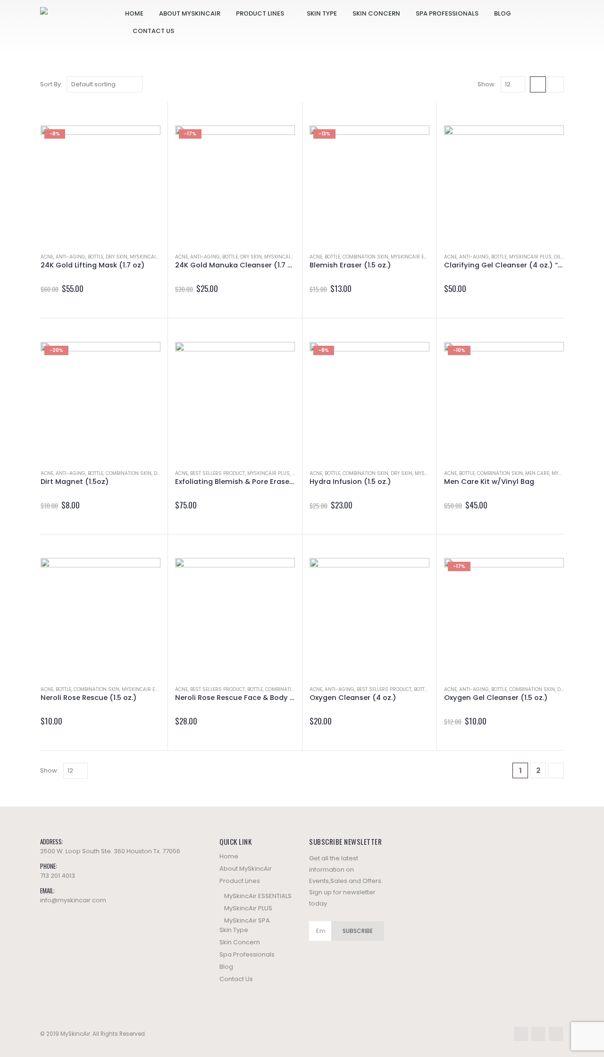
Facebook (521, 1034)
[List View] (556, 84)
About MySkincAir (189, 13)
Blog (502, 13)
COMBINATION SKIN (365, 256)
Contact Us (153, 30)
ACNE (47, 256)
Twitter (538, 1034)
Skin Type (322, 13)
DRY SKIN (116, 256)
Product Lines (260, 13)
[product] (504, 185)
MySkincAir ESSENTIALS (420, 256)
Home (134, 13)
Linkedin (556, 1034)
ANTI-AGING (70, 256)
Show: (487, 84)
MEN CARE (537, 473)
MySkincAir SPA (150, 256)
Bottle (95, 256)
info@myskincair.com (73, 900)
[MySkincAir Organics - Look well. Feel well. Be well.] (82, 27)
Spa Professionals (447, 13)
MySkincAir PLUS (530, 256)
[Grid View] (538, 84)
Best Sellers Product (217, 473)
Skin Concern (376, 13)
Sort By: (51, 84)
